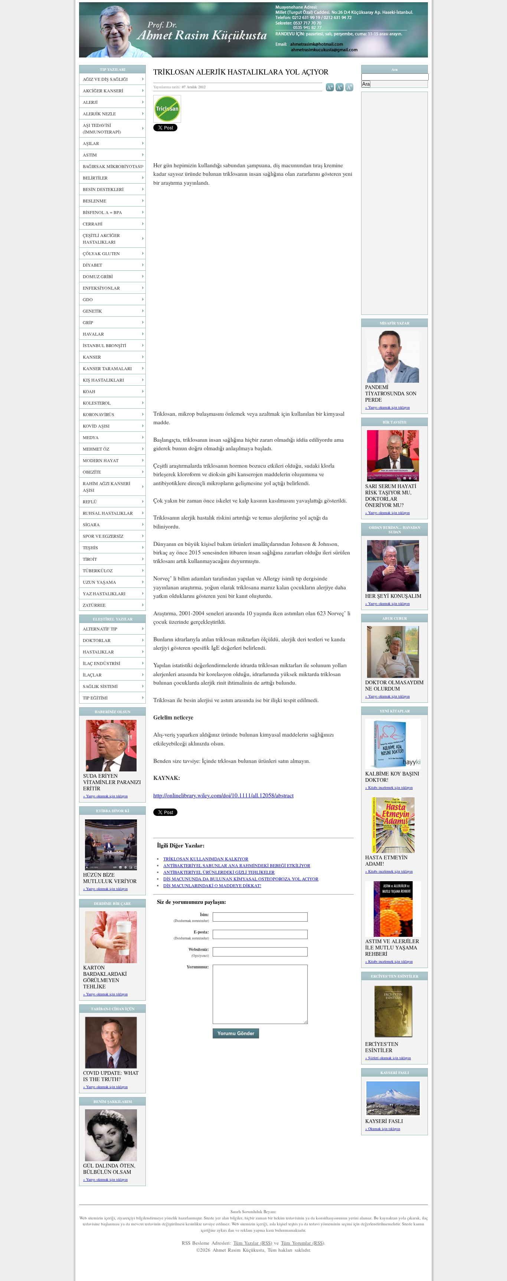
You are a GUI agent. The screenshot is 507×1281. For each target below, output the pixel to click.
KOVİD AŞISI (96, 426)
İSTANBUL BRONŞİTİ (104, 345)
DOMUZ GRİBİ (98, 276)
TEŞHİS (90, 547)
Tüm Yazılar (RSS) (252, 1242)
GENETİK (92, 311)
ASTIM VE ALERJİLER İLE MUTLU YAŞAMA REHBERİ (392, 947)
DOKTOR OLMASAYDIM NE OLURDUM (394, 685)
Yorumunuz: (198, 967)
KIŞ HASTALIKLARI (103, 380)
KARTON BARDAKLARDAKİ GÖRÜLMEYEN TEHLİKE (105, 977)
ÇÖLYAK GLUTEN (101, 253)
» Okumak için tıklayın (382, 1128)
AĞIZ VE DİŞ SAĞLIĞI (105, 79)
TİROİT (90, 559)
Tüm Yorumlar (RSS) (302, 1242)
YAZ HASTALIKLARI (104, 593)
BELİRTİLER (95, 178)
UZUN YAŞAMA (99, 582)
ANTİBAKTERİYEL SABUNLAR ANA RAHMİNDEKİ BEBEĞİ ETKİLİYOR (236, 865)
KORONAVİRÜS (98, 414)
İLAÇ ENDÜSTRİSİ (101, 663)
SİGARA (91, 524)
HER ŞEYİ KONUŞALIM (393, 595)
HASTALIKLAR (98, 652)
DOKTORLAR (97, 640)
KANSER (92, 357)
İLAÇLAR (92, 675)
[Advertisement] (253, 248)
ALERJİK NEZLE (99, 113)
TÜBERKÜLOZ (97, 570)
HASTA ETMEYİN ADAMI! (386, 860)
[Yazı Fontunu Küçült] (340, 86)
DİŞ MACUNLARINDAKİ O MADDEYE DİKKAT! (212, 885)
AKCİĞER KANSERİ (103, 90)
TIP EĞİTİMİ (95, 698)
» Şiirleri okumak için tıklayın (388, 1057)
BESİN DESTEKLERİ (103, 189)
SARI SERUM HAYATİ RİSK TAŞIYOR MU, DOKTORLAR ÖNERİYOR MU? (390, 495)
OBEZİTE (92, 472)
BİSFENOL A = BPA (102, 212)
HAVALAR (93, 334)
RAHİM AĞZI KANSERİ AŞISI (106, 486)
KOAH (89, 391)
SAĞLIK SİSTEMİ (100, 686)
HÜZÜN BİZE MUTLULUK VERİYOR (110, 878)
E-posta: (191, 935)
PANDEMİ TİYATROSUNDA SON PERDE (390, 393)
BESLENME (94, 201)
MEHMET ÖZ (96, 449)
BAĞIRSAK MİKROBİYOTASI (112, 166)
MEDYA (91, 437)
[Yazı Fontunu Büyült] (330, 86)
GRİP (88, 322)
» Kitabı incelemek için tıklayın (389, 787)
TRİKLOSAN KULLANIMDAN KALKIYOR (205, 859)
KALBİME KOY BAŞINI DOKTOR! (392, 776)
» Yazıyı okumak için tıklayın (105, 795)
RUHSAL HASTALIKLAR (108, 513)
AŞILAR (91, 143)
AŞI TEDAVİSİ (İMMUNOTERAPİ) (102, 128)
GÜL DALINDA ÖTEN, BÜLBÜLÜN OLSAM (109, 1168)
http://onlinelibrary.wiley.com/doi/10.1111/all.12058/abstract (223, 795)
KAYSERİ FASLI (384, 1120)
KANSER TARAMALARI (107, 368)
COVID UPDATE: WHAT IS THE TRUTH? (111, 1076)
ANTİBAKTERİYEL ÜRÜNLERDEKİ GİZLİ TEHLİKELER (219, 872)
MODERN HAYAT (100, 460)
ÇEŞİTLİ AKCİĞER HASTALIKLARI (101, 238)
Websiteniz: (199, 952)
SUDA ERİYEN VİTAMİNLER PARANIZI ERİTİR (112, 782)
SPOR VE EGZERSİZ (103, 536)
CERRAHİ (92, 224)
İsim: (191, 917)
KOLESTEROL (97, 403)
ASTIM (90, 155)
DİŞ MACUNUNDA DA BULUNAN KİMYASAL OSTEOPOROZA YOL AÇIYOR (240, 879)
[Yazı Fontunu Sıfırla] (349, 86)
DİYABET (92, 265)
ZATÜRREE (94, 605)
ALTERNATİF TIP (100, 629)
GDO (88, 299)
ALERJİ (90, 102)
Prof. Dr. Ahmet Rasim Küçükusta (253, 29)
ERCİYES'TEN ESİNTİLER (381, 1047)
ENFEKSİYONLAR (101, 288)
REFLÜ (90, 501)
